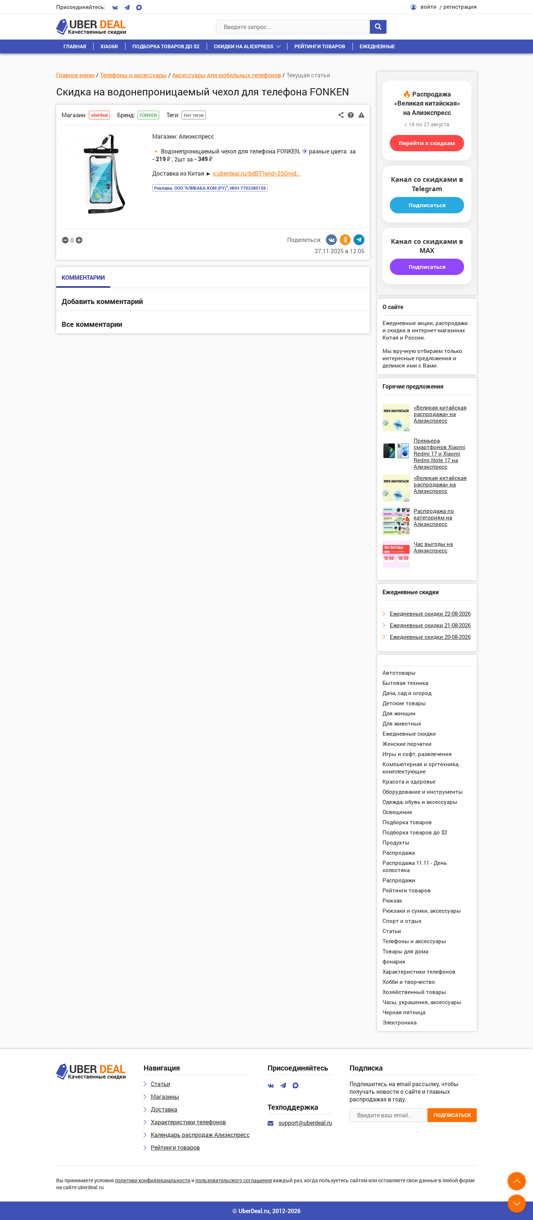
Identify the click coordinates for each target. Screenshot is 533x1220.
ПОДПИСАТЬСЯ (452, 1115)
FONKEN (148, 115)
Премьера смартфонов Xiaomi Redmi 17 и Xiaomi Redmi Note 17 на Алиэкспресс (439, 453)
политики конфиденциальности (152, 1181)
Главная (74, 46)
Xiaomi (109, 46)
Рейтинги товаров (319, 46)
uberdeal (99, 115)
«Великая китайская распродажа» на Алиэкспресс (440, 414)
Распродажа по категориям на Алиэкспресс (434, 517)
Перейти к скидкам (427, 143)
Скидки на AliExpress (243, 46)
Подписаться (427, 205)
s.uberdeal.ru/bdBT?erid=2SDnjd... (257, 173)
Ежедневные (377, 46)
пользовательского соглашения (233, 1181)
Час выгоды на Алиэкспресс (433, 547)
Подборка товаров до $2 (165, 46)
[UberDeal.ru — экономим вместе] (91, 27)
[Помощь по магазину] (351, 114)
